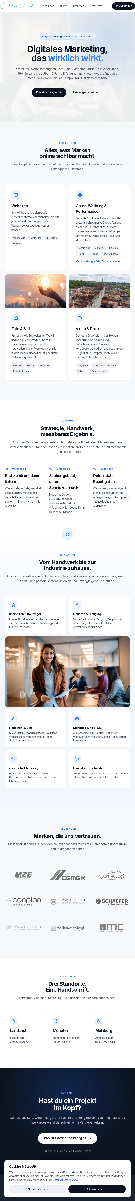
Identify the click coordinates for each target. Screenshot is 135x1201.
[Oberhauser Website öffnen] (111, 875)
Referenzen (97, 5)
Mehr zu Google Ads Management (98, 261)
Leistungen (47, 5)
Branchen (78, 5)
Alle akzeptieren (97, 1188)
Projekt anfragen (46, 92)
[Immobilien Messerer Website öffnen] (67, 902)
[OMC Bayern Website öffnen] (111, 928)
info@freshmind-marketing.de (65, 1138)
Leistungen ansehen (86, 92)
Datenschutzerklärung (65, 1179)
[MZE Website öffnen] (23, 875)
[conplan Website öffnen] (23, 902)
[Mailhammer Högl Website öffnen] (67, 928)
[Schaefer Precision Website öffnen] (111, 902)
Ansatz (64, 5)
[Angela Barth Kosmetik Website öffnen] (23, 928)
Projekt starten (123, 5)
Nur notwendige (38, 1188)
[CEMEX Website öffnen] (67, 875)
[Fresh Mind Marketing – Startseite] (16, 6)
